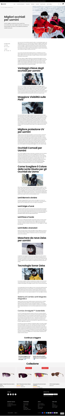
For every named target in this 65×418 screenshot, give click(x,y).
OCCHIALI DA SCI (10, 403)
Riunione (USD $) (10, 412)
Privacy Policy (40, 408)
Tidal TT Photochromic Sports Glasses (24, 384)
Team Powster (25, 404)
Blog (4, 7)
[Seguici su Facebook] (8, 394)
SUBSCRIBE (55, 394)
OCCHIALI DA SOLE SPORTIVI (11, 404)
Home (2, 7)
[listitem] (4, 50)
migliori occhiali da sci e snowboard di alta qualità (33, 58)
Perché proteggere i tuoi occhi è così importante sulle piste (24, 358)
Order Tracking (54, 407)
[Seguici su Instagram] (10, 394)
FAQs (53, 403)
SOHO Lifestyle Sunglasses (54, 384)
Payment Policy (40, 407)
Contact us (54, 404)
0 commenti (7, 46)
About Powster (25, 403)
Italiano (16, 412)
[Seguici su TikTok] (15, 394)
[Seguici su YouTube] (13, 394)
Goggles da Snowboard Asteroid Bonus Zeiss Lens (26, 60)
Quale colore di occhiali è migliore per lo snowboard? (39, 357)
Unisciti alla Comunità (27, 409)
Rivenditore (25, 407)
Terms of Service (40, 403)
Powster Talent (25, 408)
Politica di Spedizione (41, 404)
